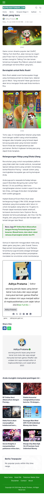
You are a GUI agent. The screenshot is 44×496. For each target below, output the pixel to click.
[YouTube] (27, 314)
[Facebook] (13, 314)
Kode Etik (17, 477)
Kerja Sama (8, 477)
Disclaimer (15, 481)
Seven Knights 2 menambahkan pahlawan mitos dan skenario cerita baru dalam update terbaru (12, 446)
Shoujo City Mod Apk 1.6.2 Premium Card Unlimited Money (31, 446)
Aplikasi (33, 12)
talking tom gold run (16, 318)
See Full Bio (23, 305)
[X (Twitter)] (17, 314)
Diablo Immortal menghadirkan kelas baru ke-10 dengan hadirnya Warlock (31, 399)
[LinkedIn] (30, 314)
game (5, 318)
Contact (24, 481)
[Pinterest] (23, 314)
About (30, 481)
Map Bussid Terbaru (25, 487)
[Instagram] (20, 314)
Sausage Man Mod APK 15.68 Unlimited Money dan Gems (31, 422)
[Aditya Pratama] (22, 346)
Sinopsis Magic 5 (22, 12)
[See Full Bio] (30, 305)
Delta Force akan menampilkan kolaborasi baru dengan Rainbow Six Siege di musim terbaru (11, 422)
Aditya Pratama (20, 349)
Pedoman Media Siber (31, 477)
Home (5, 12)
